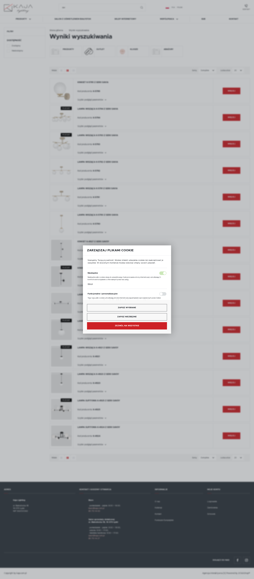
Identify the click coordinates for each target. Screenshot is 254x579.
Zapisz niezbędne (127, 317)
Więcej (90, 284)
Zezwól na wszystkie (127, 326)
